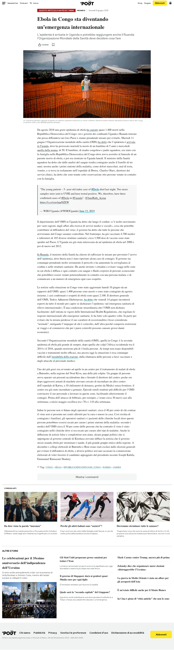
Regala (147, 3)
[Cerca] (31, 3)
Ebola (58, 467)
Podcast (24, 3)
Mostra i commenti (87, 477)
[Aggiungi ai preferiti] (53, 44)
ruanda (107, 467)
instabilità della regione (65, 356)
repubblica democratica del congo (82, 467)
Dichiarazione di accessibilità (127, 632)
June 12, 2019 (87, 211)
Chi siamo (24, 632)
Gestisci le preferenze (73, 632)
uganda (117, 467)
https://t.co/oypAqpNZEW (54, 202)
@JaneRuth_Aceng (95, 198)
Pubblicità (39, 632)
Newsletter (13, 3)
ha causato (92, 130)
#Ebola (95, 189)
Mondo (81, 10)
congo (49, 467)
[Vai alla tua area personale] (170, 3)
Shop (140, 3)
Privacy (52, 632)
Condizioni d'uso (98, 632)
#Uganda (77, 198)
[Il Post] (87, 3)
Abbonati (160, 3)
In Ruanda (43, 254)
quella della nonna (47, 150)
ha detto (102, 142)
